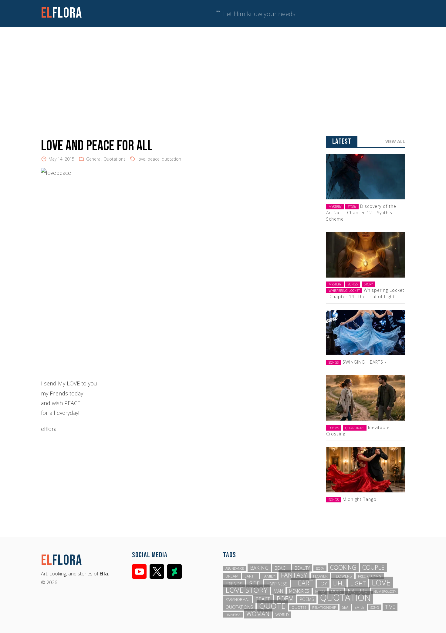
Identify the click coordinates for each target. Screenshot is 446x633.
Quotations (114, 159)
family (268, 576)
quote (272, 606)
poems (307, 599)
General (93, 159)
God (254, 583)
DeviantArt (174, 571)
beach (282, 568)
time (390, 607)
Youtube (139, 571)
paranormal (237, 599)
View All (395, 141)
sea (345, 607)
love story (246, 590)
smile (359, 607)
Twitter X (157, 571)
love (141, 159)
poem (285, 598)
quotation (171, 159)
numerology (384, 591)
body (320, 568)
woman (257, 614)
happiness (277, 584)
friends (233, 584)
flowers (343, 576)
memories (299, 591)
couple (373, 567)
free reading (369, 576)
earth (250, 576)
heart (303, 582)
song (374, 607)
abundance (234, 568)
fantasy (294, 575)
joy (323, 583)
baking (259, 567)
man (278, 591)
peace (153, 159)
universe (232, 614)
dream (231, 576)
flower (320, 576)
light (358, 583)
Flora (61, 13)
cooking (343, 567)
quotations (239, 607)
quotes (299, 607)
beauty (302, 568)
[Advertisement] (223, 72)
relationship (324, 607)
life (338, 583)
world (282, 614)
